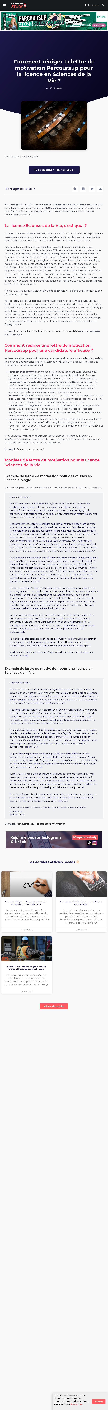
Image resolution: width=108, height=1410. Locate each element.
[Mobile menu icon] (4, 5)
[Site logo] (19, 5)
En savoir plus (76, 1404)
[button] (75, 189)
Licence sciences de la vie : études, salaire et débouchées (47, 331)
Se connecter (93, 5)
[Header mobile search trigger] (103, 5)
